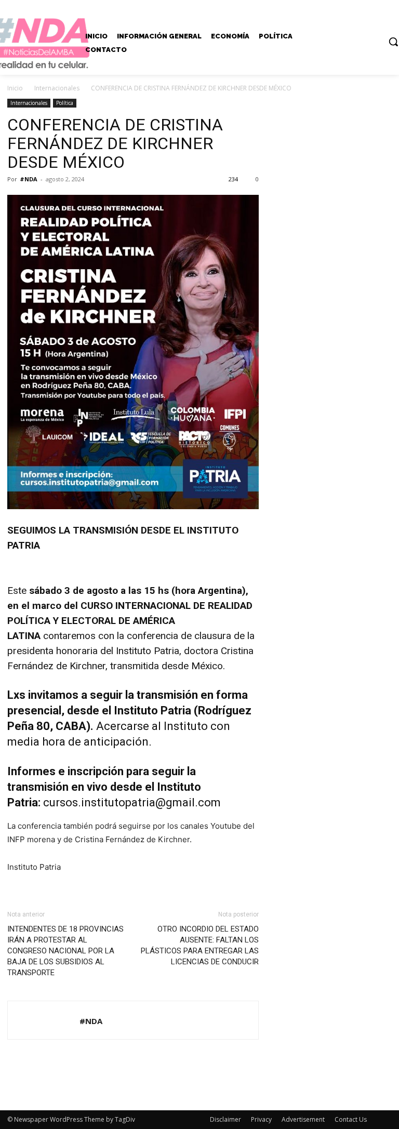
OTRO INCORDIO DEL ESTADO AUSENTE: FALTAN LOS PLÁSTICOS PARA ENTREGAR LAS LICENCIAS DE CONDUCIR (200, 945)
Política (64, 103)
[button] (393, 41)
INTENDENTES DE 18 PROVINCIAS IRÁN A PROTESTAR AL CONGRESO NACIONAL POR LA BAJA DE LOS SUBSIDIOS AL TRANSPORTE (65, 950)
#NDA (28, 179)
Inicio (15, 88)
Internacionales (56, 88)
